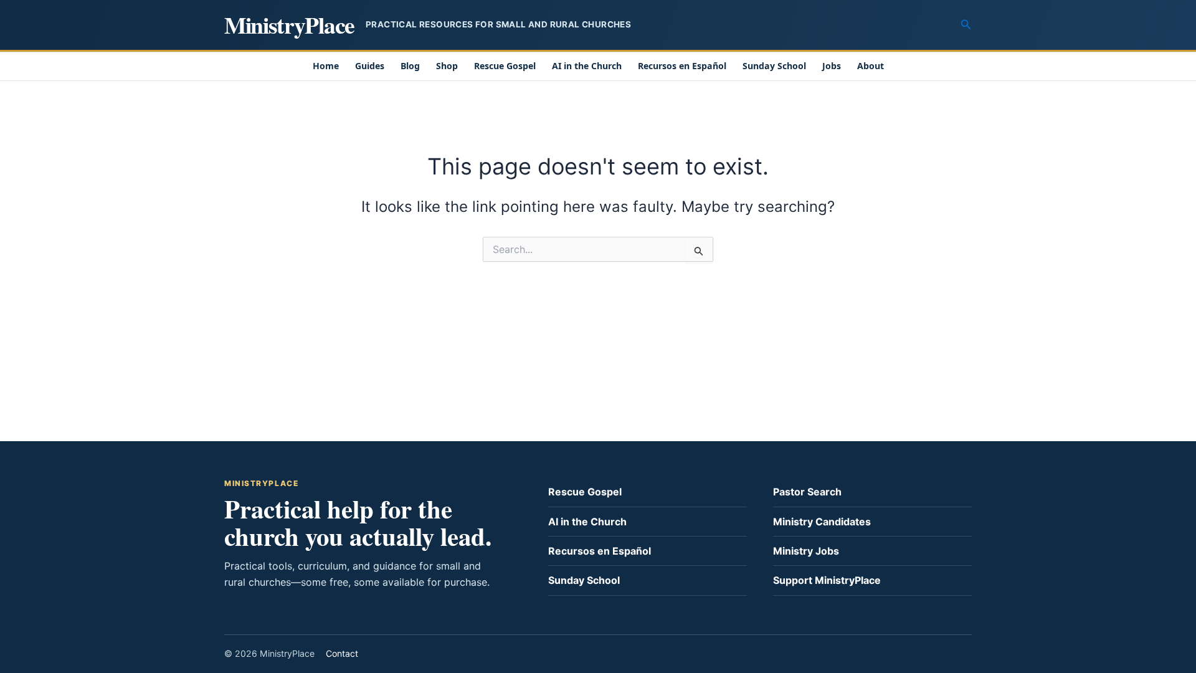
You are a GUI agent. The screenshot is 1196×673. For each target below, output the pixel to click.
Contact (342, 653)
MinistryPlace (289, 24)
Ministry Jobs (806, 551)
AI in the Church (587, 66)
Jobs (831, 66)
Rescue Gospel (505, 66)
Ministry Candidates (822, 521)
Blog (410, 66)
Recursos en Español (682, 66)
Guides (369, 66)
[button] (966, 24)
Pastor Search (807, 491)
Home (326, 66)
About (870, 66)
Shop (447, 66)
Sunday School (774, 66)
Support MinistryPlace (827, 580)
